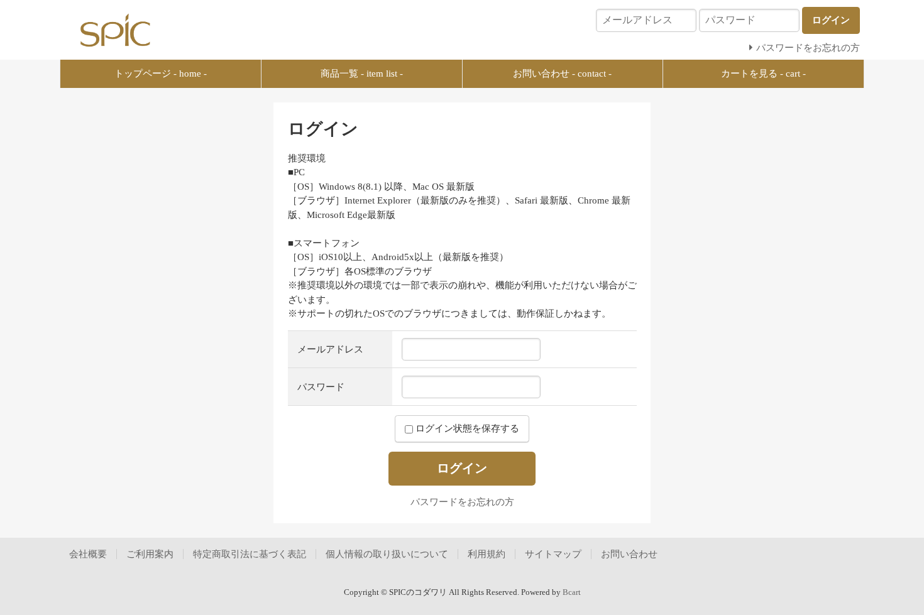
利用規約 (486, 554)
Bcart (572, 592)
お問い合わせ (629, 554)
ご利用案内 (149, 554)
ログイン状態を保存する (466, 428)
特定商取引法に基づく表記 (249, 554)
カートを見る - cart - (763, 73)
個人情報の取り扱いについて (387, 554)
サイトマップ (553, 554)
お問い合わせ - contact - (562, 73)
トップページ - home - (160, 73)
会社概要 (88, 554)
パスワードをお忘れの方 (462, 502)
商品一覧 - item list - (362, 73)
